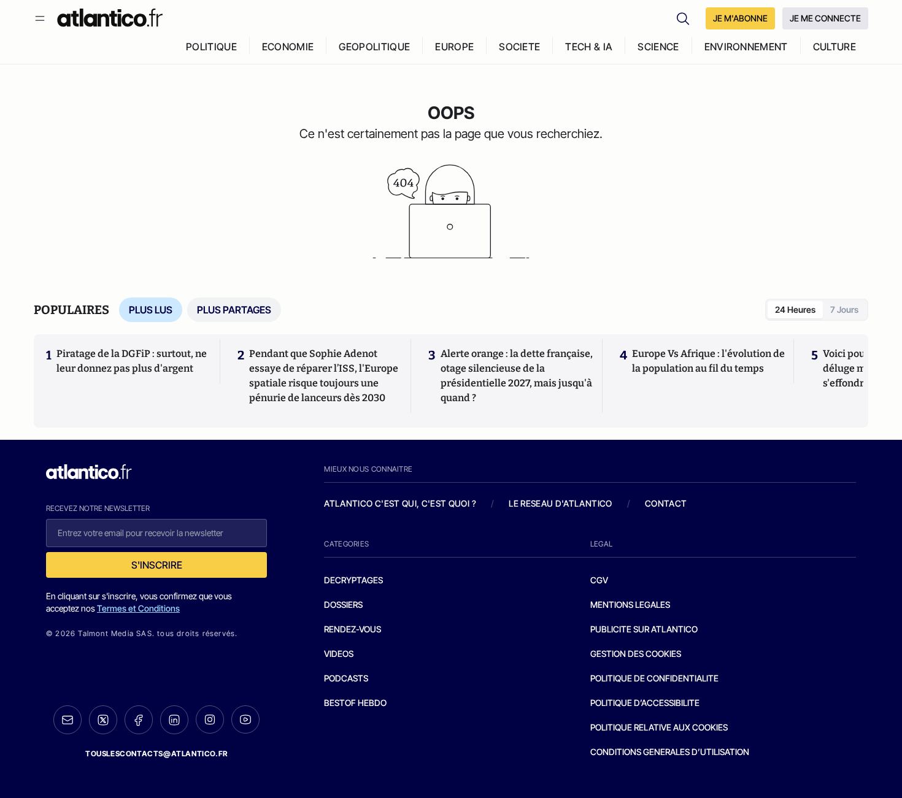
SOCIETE (519, 46)
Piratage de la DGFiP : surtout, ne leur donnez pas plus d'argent (131, 361)
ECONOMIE (288, 46)
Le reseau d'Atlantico (560, 503)
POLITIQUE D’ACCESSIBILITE (645, 702)
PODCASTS (346, 678)
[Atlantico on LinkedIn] (174, 719)
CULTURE (834, 46)
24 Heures (795, 309)
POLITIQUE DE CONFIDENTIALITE (654, 678)
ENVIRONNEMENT (746, 46)
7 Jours (844, 309)
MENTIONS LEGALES (630, 604)
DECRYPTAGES (353, 580)
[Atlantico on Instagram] (210, 719)
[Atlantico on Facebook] (139, 719)
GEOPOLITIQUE (374, 46)
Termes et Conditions (138, 608)
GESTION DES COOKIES (635, 653)
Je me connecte (825, 18)
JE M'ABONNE (740, 18)
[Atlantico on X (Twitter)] (103, 719)
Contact (666, 503)
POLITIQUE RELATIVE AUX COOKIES (659, 727)
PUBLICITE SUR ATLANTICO (644, 629)
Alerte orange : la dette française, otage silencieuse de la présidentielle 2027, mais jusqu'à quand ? (517, 376)
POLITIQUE (211, 46)
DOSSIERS (343, 604)
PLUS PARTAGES (234, 310)
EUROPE (454, 46)
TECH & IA (588, 46)
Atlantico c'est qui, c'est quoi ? (400, 503)
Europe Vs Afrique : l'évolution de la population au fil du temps (708, 361)
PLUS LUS (150, 310)
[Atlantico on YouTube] (245, 719)
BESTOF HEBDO (355, 702)
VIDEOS (338, 653)
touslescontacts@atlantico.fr (156, 753)
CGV (599, 580)
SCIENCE (658, 46)
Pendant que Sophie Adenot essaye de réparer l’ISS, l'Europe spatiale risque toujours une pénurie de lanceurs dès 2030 (323, 376)
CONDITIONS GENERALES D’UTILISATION (669, 751)
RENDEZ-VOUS (352, 629)
